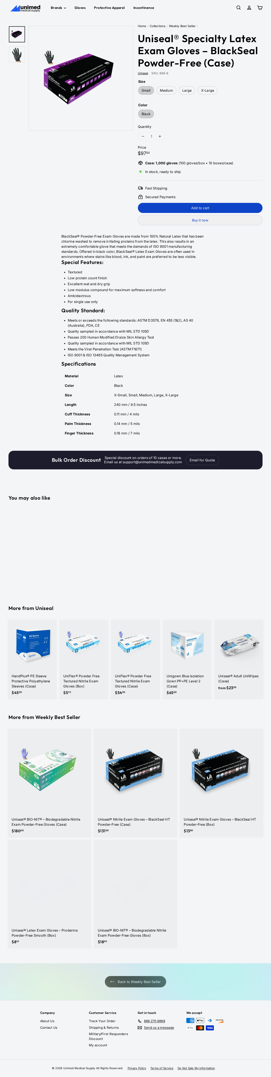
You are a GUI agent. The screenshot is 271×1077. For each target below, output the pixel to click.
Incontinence (143, 8)
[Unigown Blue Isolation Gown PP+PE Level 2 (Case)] (187, 659)
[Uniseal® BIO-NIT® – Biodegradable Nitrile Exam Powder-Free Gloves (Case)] (49, 783)
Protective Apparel (109, 8)
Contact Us (48, 1028)
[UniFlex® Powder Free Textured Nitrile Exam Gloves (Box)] (84, 659)
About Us (47, 1021)
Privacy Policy (137, 1068)
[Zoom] (81, 78)
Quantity (144, 126)
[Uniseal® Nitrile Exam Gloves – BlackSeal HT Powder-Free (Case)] (136, 783)
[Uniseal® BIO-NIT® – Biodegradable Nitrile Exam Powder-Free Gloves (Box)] (136, 894)
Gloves (80, 8)
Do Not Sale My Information (196, 1068)
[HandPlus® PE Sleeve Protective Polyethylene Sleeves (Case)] (32, 659)
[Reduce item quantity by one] (143, 136)
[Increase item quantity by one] (160, 136)
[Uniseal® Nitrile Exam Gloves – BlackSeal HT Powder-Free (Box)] (222, 783)
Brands (57, 8)
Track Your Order (102, 1021)
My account (98, 1045)
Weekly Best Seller (182, 26)
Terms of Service (161, 1068)
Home (142, 26)
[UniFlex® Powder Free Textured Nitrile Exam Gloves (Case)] (135, 659)
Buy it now (200, 220)
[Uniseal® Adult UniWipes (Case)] (239, 657)
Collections (157, 26)
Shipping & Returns (104, 1028)
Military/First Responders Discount (108, 1036)
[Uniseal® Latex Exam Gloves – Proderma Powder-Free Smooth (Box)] (49, 894)
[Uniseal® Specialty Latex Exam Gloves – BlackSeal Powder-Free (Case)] (27, 549)
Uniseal (44, 608)
